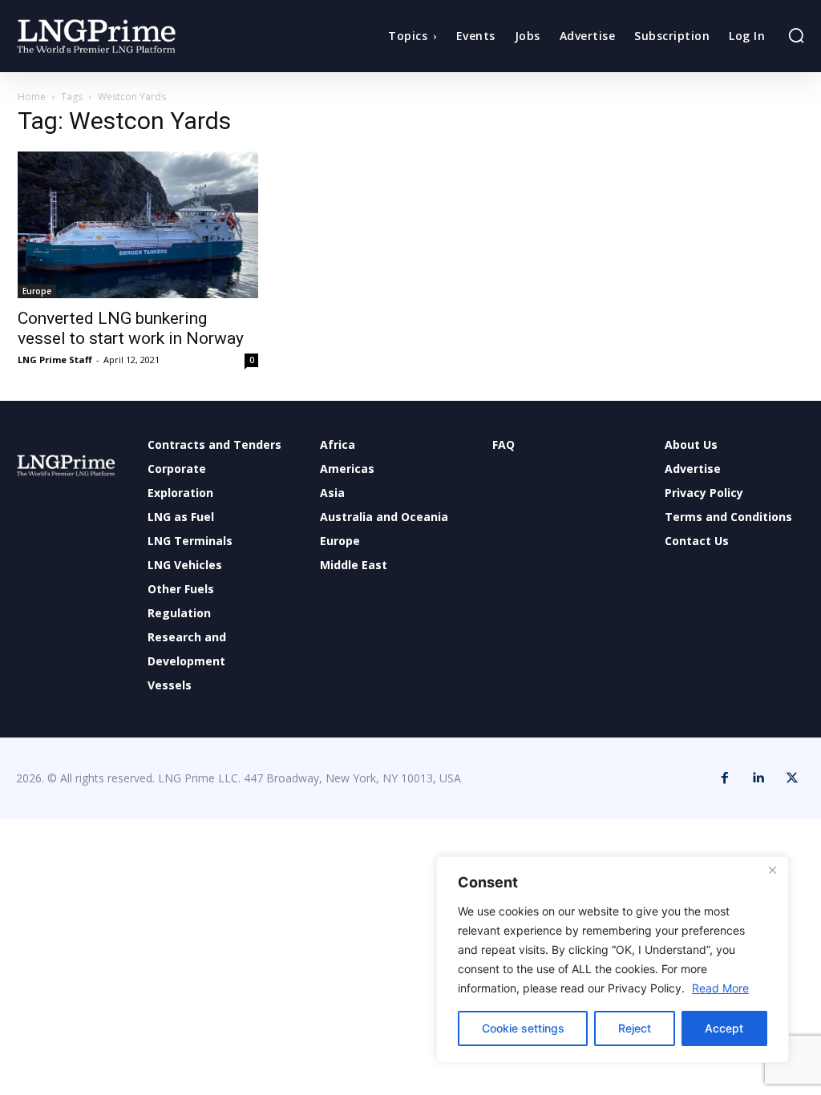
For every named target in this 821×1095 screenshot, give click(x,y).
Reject (634, 1028)
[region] (612, 959)
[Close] (772, 869)
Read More (720, 988)
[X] (792, 778)
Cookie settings (523, 1028)
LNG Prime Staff (55, 360)
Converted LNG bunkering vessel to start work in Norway (131, 328)
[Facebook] (725, 778)
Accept (724, 1028)
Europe (36, 291)
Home (32, 96)
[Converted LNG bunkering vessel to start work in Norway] (138, 225)
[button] (796, 35)
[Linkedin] (758, 778)
